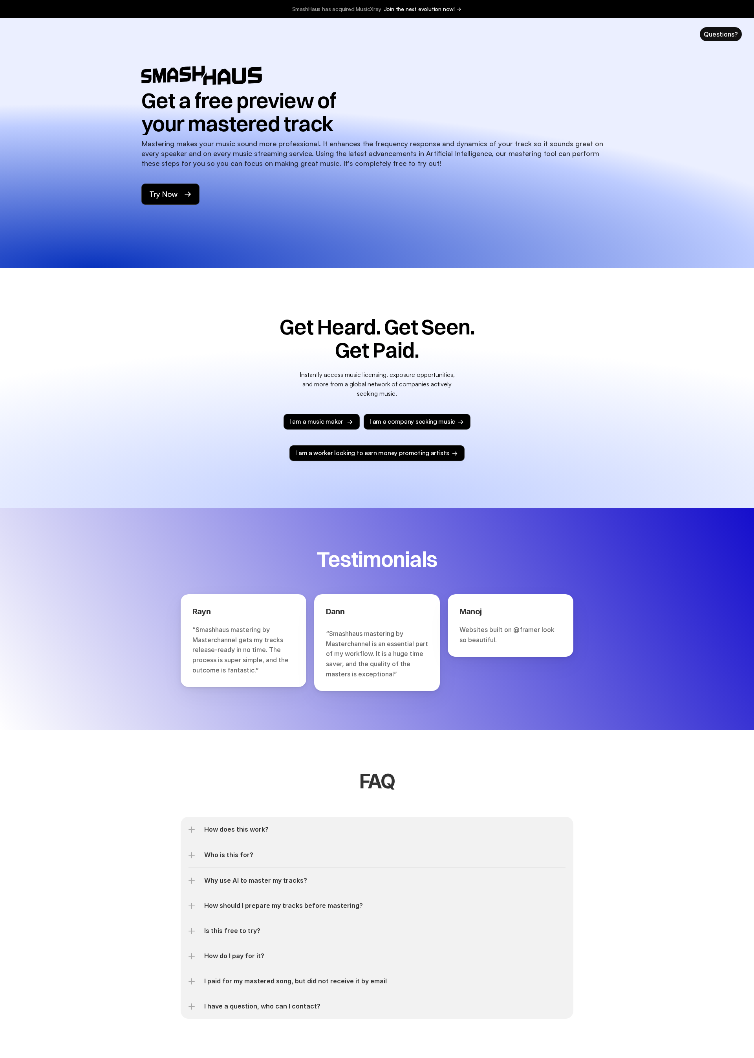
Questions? (721, 34)
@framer (526, 630)
